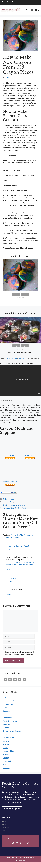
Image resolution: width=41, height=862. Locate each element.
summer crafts (26, 502)
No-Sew (6, 754)
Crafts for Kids (8, 499)
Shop (3, 830)
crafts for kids (8, 502)
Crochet (6, 708)
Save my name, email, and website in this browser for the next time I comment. (20, 653)
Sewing (5, 764)
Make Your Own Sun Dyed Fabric (15, 508)
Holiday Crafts (8, 738)
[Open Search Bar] (26, 10)
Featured (6, 724)
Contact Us (5, 827)
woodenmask (7, 358)
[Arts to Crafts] (10, 10)
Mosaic (5, 748)
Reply (8, 570)
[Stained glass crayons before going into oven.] (20, 330)
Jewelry (6, 741)
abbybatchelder (14, 358)
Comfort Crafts (9, 701)
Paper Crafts (7, 761)
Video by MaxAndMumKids (6, 400)
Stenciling (6, 768)
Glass (5, 734)
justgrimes (21, 358)
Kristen (13, 578)
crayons (17, 502)
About (4, 824)
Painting (6, 758)
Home (4, 821)
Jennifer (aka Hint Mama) (19, 546)
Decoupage (7, 711)
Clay (4, 698)
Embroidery (7, 718)
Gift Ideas (6, 728)
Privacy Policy (20, 860)
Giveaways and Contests (12, 731)
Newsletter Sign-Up (12, 809)
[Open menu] (38, 3)
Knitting (6, 744)
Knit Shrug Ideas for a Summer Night (16, 505)
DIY (4, 714)
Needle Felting (8, 751)
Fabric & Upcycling (10, 721)
